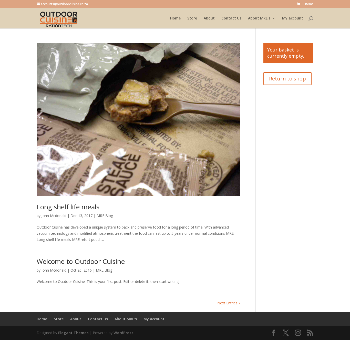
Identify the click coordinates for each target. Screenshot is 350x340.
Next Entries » (228, 303)
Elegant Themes (73, 332)
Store (192, 18)
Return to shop (287, 78)
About (209, 18)
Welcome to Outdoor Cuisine (81, 261)
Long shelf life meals (68, 206)
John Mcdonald (54, 215)
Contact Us (231, 18)
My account (292, 18)
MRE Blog (105, 215)
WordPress (123, 332)
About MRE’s (259, 18)
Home (175, 18)
